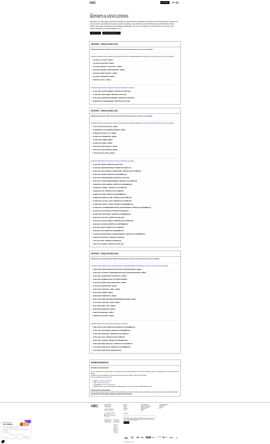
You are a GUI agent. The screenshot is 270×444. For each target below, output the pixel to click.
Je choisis (16, 436)
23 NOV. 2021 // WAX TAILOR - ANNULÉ (104, 153)
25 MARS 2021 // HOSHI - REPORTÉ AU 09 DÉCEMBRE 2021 (109, 194)
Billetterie (126, 405)
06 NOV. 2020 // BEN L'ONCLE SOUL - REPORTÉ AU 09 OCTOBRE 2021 (113, 343)
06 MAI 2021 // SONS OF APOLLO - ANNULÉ (105, 146)
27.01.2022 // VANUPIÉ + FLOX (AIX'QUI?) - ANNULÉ (107, 66)
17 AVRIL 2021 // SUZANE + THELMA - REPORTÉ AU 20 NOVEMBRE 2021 (113, 204)
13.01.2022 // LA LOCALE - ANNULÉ (103, 60)
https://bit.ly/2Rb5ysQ (105, 381)
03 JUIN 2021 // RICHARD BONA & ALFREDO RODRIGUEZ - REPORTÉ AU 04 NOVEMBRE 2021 (119, 234)
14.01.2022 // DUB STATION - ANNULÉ (103, 63)
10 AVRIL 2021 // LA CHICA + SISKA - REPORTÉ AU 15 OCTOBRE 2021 (112, 201)
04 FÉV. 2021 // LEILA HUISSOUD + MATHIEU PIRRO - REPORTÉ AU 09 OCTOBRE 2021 (117, 171)
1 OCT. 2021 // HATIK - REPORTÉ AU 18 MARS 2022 (107, 240)
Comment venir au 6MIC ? (145, 407)
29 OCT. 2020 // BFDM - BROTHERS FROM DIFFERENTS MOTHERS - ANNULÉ (114, 299)
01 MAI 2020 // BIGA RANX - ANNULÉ (103, 312)
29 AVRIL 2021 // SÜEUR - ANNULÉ (102, 143)
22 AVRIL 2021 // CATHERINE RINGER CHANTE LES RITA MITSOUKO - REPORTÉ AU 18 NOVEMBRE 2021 (122, 207)
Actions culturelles (144, 404)
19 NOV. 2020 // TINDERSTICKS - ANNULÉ (104, 296)
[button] (135, 60)
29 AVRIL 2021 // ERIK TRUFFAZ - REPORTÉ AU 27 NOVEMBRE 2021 (112, 214)
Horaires (142, 409)
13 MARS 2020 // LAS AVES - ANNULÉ (103, 315)
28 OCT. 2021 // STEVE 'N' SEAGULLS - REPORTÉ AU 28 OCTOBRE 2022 (113, 220)
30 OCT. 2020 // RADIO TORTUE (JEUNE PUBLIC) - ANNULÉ (109, 282)
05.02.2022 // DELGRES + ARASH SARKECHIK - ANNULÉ (109, 70)
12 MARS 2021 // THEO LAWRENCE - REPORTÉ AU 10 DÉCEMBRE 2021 (112, 184)
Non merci (6, 436)
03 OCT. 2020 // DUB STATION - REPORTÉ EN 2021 (107, 350)
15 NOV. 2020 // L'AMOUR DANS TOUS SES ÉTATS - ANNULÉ (110, 276)
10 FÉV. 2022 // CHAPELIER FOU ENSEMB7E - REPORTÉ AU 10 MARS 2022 (114, 98)
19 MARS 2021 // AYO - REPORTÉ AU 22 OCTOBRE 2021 (108, 191)
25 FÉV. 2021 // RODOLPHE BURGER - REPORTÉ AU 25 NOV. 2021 (111, 177)
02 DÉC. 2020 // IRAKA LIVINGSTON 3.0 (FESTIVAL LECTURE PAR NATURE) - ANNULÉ (117, 269)
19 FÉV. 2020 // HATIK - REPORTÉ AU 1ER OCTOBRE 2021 (109, 337)
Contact (125, 409)
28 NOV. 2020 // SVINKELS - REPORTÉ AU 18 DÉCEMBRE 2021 (110, 340)
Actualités (126, 408)
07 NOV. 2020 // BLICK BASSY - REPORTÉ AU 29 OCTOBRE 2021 (111, 333)
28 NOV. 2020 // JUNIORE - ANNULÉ (103, 292)
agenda (91, 13)
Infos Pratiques (144, 408)
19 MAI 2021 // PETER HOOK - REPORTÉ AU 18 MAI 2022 (108, 237)
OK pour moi (26, 436)
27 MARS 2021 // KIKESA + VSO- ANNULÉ (104, 133)
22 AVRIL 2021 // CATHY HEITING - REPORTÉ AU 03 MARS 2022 (111, 211)
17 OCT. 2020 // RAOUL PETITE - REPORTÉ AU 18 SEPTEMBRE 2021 (112, 347)
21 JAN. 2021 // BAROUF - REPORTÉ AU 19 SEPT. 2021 (108, 164)
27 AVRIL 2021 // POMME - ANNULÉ (103, 139)
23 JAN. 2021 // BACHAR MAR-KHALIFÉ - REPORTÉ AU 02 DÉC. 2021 (112, 167)
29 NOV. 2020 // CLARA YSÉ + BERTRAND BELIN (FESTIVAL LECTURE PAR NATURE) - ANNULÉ (119, 272)
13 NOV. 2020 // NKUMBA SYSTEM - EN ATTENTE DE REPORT (110, 279)
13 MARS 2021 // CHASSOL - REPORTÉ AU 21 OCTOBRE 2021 (110, 187)
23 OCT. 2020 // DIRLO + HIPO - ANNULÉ (104, 305)
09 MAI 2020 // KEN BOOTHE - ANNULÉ (104, 309)
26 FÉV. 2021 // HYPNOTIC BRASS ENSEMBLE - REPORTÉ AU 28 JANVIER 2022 (115, 181)
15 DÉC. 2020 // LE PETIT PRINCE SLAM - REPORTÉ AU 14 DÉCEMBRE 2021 (114, 327)
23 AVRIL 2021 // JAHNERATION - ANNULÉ (105, 136)
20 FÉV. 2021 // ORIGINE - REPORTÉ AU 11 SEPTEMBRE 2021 (110, 174)
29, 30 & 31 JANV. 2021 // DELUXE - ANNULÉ (105, 126)
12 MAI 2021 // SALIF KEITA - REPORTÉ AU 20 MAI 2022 (108, 217)
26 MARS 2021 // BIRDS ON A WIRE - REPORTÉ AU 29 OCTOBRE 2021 (112, 197)
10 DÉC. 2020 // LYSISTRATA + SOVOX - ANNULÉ (106, 289)
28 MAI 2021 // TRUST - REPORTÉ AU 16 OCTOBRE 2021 (108, 227)
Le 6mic (125, 407)
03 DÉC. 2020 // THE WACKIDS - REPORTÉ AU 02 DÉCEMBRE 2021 (111, 330)
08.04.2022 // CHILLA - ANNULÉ (102, 79)
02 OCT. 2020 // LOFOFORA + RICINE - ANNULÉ (106, 302)
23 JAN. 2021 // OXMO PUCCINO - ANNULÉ (105, 286)
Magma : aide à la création (145, 405)
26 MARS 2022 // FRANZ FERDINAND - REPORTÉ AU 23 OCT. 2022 (111, 101)
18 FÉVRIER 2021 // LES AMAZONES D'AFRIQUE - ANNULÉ (109, 130)
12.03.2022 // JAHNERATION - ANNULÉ (104, 76)
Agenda (125, 404)
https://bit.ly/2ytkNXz (103, 382)
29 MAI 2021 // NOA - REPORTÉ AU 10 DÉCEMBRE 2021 (108, 230)
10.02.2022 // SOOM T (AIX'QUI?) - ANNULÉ (105, 73)
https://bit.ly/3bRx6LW (108, 384)
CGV (141, 411)
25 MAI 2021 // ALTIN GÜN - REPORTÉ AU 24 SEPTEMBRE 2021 (110, 224)
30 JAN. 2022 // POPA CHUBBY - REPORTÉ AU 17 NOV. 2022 (109, 94)
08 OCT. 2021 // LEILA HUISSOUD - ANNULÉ (105, 149)
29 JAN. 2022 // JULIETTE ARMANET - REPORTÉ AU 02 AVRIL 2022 (112, 91)
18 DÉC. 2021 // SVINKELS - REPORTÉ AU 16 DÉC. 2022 (108, 244)
